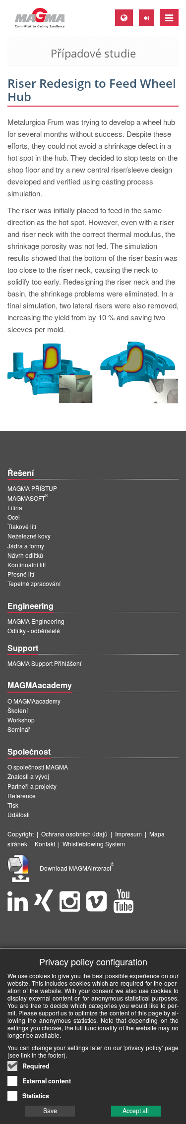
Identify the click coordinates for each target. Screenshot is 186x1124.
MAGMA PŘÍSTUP (32, 488)
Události (18, 814)
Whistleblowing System (93, 843)
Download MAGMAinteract (77, 868)
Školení (17, 710)
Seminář (18, 729)
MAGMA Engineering (35, 621)
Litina (14, 507)
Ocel (13, 517)
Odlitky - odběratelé (33, 630)
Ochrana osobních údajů (74, 833)
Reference (21, 795)
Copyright (20, 833)
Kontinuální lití (26, 564)
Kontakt (45, 843)
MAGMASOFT (27, 498)
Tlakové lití (21, 526)
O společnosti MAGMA (37, 767)
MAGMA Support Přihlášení (44, 663)
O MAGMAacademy (34, 701)
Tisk (12, 805)
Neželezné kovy (29, 536)
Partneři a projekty (32, 786)
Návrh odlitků (25, 555)
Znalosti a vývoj (28, 776)
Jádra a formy (25, 545)
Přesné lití (20, 574)
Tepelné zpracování (34, 583)
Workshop (21, 719)
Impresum (128, 833)
